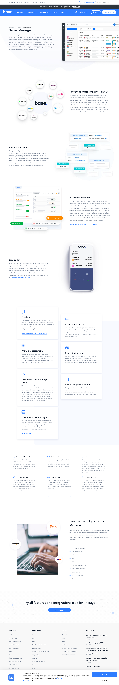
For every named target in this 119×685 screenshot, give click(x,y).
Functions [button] (19, 12)
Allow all (104, 674)
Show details (27, 681)
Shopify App (35, 655)
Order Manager (13, 638)
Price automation (77, 555)
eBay (33, 638)
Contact (64, 635)
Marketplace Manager (78, 548)
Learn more (69, 367)
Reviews (64, 645)
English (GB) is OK (104, 2)
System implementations (69, 648)
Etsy (33, 641)
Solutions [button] (31, 12)
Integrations (44, 12)
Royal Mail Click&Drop (38, 661)
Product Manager (77, 551)
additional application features (20, 277)
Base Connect (76, 572)
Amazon (34, 635)
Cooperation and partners (69, 651)
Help (63, 638)
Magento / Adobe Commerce (40, 651)
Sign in (97, 12)
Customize (103, 680)
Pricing (54, 12)
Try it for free (108, 12)
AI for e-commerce (77, 575)
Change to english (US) (87, 2)
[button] (81, 12)
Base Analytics (76, 579)
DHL (33, 668)
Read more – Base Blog (93, 666)
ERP (73, 562)
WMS (73, 558)
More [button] (62, 12)
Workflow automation (78, 568)
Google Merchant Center (39, 645)
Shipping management (79, 565)
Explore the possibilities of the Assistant (83, 224)
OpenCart (35, 658)
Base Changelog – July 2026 (95, 643)
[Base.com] (8, 12)
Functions (18, 27)
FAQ (63, 641)
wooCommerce (36, 648)
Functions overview (78, 545)
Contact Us (59, 496)
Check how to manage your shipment (34, 333)
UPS (33, 665)
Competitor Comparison (69, 655)
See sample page (27, 433)
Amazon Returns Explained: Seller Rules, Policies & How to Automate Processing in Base (97, 650)
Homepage (11, 27)
